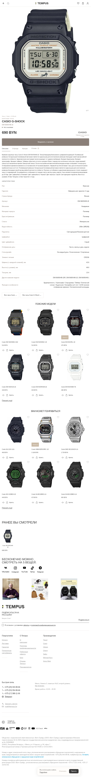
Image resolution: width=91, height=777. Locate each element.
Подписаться (83, 620)
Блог (21, 658)
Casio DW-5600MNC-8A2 (10, 342)
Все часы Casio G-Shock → (32, 295)
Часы (3, 116)
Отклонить (62, 771)
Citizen (45, 647)
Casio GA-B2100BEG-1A (69, 494)
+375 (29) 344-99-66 (12, 687)
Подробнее (43, 772)
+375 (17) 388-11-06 (12, 693)
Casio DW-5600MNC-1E (39, 342)
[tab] (6, 148)
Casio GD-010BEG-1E (9, 494)
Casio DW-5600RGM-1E (39, 387)
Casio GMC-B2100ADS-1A (69, 449)
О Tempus (24, 636)
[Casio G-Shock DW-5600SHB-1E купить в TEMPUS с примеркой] (41, 3)
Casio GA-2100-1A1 (8, 449)
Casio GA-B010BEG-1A (39, 494)
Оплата (4, 640)
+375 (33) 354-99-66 (12, 690)
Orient (45, 650)
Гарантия (5, 647)
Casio (8, 116)
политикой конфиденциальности (43, 625)
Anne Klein (47, 661)
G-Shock (13, 116)
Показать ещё (7, 400)
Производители (25, 667)
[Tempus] (13, 606)
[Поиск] (8, 3)
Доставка (5, 643)
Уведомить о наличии (46, 142)
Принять (74, 771)
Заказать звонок (11, 704)
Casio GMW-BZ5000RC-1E (40, 449)
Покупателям (7, 636)
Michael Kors (47, 658)
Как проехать (39, 686)
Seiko (45, 654)
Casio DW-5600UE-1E (9, 387)
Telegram (8, 697)
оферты (26, 625)
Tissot (45, 640)
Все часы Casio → (10, 295)
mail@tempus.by (11, 706)
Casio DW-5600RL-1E (68, 342)
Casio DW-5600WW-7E (68, 387)
